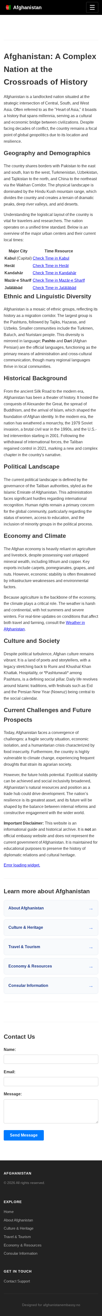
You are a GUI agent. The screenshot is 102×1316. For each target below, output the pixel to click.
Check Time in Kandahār (54, 273)
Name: (10, 1049)
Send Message (24, 1135)
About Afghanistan (18, 1220)
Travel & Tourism (17, 1237)
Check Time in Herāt (51, 266)
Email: (9, 1072)
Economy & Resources (23, 1245)
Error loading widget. (22, 865)
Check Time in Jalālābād (54, 288)
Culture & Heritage (18, 1228)
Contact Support (17, 1281)
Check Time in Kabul (51, 258)
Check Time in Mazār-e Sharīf (59, 280)
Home (9, 1212)
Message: (13, 1094)
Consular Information (20, 1253)
